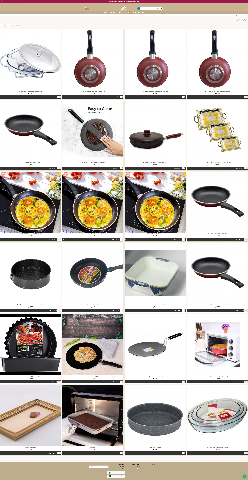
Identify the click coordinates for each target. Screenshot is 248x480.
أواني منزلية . (242, 15)
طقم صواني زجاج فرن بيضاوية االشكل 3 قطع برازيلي (217, 447)
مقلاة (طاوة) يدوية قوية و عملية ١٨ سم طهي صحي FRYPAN (92, 91)
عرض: (4, 25)
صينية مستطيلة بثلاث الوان (30, 447)
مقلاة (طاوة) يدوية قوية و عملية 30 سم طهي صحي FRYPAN (155, 91)
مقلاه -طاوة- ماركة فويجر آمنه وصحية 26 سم (30, 162)
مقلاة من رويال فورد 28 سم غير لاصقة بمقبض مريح (93, 233)
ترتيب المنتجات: (18, 25)
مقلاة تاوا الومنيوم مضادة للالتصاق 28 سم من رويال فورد (93, 162)
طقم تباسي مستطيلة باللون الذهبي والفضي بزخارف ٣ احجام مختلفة (217, 162)
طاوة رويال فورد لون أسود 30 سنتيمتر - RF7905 (155, 376)
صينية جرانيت (93, 447)
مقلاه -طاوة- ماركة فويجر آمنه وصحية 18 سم (217, 304)
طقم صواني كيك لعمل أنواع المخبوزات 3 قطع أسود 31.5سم (30, 376)
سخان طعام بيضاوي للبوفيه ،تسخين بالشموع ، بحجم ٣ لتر (30, 91)
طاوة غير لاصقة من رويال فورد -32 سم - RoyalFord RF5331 (92, 376)
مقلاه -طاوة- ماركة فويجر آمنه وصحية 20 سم (217, 233)
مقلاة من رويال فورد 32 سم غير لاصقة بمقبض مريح (155, 233)
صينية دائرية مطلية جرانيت (155, 447)
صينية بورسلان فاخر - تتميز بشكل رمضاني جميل (155, 304)
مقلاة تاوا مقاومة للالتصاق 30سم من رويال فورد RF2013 (155, 162)
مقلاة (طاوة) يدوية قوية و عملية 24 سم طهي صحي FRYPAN (217, 91)
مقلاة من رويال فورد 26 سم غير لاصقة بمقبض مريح (30, 233)
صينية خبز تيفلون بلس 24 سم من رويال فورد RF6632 (217, 376)
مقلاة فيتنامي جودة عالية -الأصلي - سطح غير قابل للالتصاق (93, 304)
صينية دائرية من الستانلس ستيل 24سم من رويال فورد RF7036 (30, 304)
